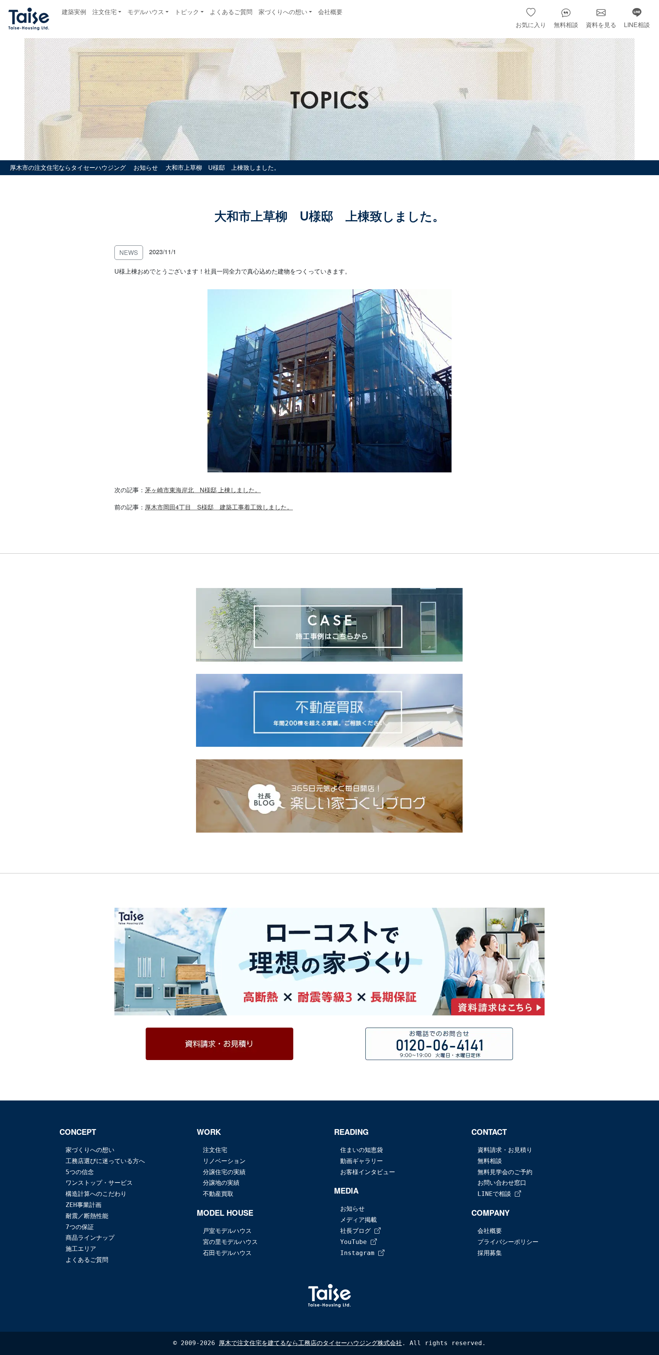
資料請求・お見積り (504, 1150)
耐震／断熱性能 (87, 1216)
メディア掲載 (358, 1219)
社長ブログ (357, 1230)
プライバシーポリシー (507, 1241)
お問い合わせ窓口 (501, 1182)
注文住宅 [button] (104, 12)
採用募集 (489, 1253)
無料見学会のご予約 (504, 1172)
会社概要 (330, 12)
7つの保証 (80, 1227)
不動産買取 (218, 1193)
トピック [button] (187, 12)
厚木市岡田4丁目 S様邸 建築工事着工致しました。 (219, 507)
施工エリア (81, 1248)
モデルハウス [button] (145, 12)
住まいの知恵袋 (361, 1150)
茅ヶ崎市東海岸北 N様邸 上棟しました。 (203, 489)
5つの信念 (80, 1172)
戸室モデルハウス (227, 1230)
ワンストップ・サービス (99, 1182)
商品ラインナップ (90, 1237)
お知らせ (352, 1208)
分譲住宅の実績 (224, 1172)
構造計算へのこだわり (96, 1193)
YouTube (355, 1241)
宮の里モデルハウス (230, 1241)
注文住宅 (215, 1150)
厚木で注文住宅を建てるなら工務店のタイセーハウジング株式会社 (310, 1343)
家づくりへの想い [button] (283, 12)
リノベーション (224, 1161)
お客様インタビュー (367, 1172)
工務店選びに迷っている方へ (105, 1161)
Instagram (359, 1253)
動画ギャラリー (361, 1161)
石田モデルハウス (227, 1253)
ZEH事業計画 (83, 1204)
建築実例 (74, 12)
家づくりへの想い (90, 1150)
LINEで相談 (496, 1193)
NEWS (128, 252)
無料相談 (489, 1161)
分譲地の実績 (221, 1182)
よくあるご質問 (231, 12)
